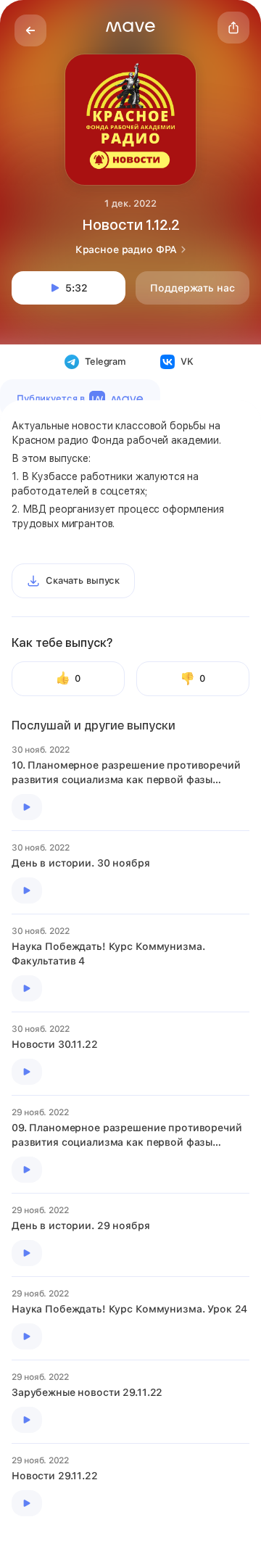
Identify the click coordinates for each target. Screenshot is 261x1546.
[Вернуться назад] (30, 30)
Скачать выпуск (83, 580)
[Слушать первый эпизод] (27, 807)
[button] (130, 27)
